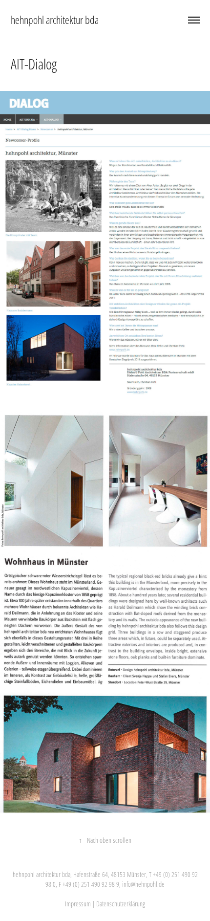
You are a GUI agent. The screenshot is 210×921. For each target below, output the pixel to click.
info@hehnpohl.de (143, 884)
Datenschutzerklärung (120, 903)
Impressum (78, 903)
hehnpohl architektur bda (55, 19)
